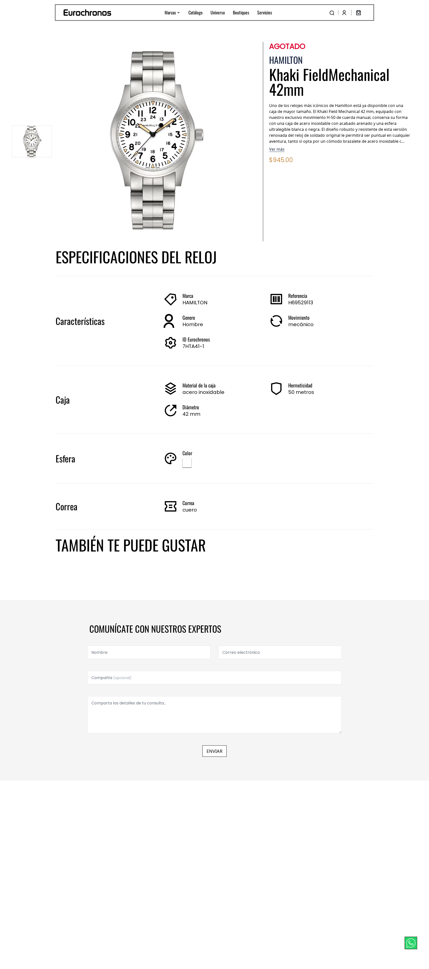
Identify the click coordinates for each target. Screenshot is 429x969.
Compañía (111, 678)
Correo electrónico (241, 652)
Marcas (170, 12)
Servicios (264, 12)
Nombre (99, 652)
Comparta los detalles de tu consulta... (128, 703)
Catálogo (195, 12)
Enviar (214, 751)
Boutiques (241, 12)
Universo (218, 12)
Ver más (277, 149)
